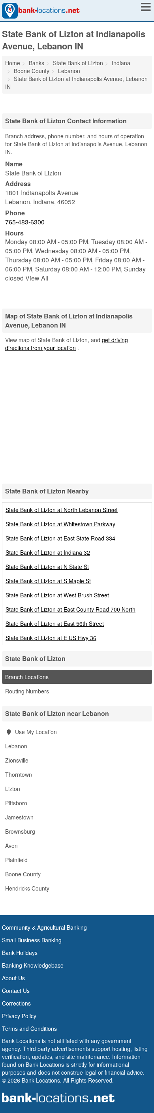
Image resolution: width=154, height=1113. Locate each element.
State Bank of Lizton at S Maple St (48, 581)
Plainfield (16, 860)
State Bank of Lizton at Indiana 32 (48, 552)
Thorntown (18, 774)
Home (12, 63)
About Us (13, 978)
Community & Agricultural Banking (44, 927)
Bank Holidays (20, 953)
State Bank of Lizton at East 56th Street (55, 623)
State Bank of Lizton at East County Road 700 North (70, 609)
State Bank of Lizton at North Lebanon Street (62, 510)
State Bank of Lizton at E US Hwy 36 (51, 638)
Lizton (12, 789)
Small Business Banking (32, 940)
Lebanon (16, 746)
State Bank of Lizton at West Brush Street (57, 595)
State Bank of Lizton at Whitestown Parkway (60, 524)
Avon (11, 845)
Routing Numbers (27, 691)
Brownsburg (20, 831)
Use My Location (35, 732)
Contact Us (16, 990)
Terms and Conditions (29, 1028)
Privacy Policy (19, 1016)
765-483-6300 (25, 221)
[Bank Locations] (41, 10)
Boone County (23, 874)
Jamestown (19, 817)
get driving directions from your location (66, 344)
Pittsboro (16, 803)
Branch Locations (27, 677)
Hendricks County (27, 888)
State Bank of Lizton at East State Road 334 (60, 538)
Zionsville (16, 760)
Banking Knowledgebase (33, 965)
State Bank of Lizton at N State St (47, 567)
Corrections (16, 1003)
